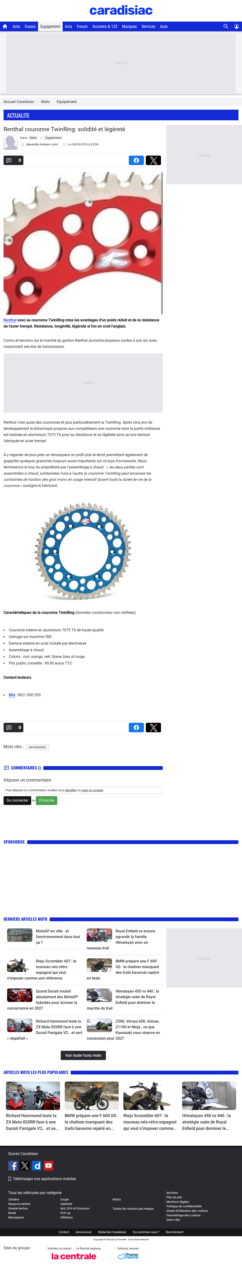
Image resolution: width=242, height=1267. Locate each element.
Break (12, 1213)
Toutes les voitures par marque (133, 1208)
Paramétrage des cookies (183, 1215)
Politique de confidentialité (184, 1206)
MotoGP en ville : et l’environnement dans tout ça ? (58, 937)
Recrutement (174, 1232)
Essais (30, 26)
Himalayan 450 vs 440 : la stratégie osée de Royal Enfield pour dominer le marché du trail (206, 1122)
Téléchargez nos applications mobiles (44, 1179)
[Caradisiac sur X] (25, 1166)
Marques (129, 26)
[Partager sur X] (154, 159)
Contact (64, 1232)
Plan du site (174, 1197)
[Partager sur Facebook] (137, 159)
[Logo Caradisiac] (121, 19)
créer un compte (92, 790)
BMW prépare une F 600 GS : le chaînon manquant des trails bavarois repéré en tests (91, 1122)
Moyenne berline (19, 1204)
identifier (71, 790)
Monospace (16, 1217)
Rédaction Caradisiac (112, 1232)
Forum (82, 26)
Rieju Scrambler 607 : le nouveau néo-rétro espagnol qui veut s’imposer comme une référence (150, 1122)
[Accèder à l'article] (19, 935)
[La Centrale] (74, 1261)
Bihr (12, 695)
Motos (116, 1199)
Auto (164, 26)
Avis (68, 26)
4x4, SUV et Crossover (75, 1208)
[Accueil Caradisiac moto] (5, 26)
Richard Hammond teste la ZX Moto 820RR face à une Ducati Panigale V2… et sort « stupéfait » (32, 1122)
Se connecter (17, 800)
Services (148, 26)
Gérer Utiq (173, 1220)
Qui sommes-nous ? (146, 1232)
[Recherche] (226, 26)
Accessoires (37, 747)
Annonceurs (84, 1232)
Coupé (64, 1199)
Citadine (13, 1199)
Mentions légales (177, 1202)
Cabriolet (66, 1204)
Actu (16, 26)
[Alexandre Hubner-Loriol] (11, 149)
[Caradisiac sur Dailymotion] (37, 1166)
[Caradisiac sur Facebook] (13, 1166)
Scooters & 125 (104, 26)
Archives (172, 1193)
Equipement (50, 26)
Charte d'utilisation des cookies (187, 1211)
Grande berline (18, 1208)
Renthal (10, 320)
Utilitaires (66, 1217)
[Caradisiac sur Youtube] (48, 1166)
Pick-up (65, 1213)
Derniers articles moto (25, 919)
